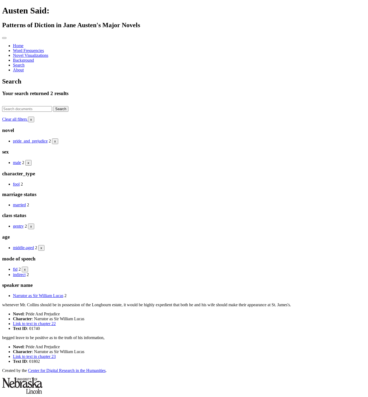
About (18, 70)
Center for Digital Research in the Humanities (67, 370)
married (19, 205)
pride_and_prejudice (30, 141)
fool (16, 184)
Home (18, 45)
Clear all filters (17, 119)
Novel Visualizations (30, 55)
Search (19, 65)
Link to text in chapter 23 (34, 356)
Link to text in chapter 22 (34, 323)
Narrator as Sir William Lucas (38, 295)
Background (23, 60)
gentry (18, 226)
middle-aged (23, 247)
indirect (19, 274)
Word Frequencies (28, 50)
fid (15, 269)
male (17, 162)
